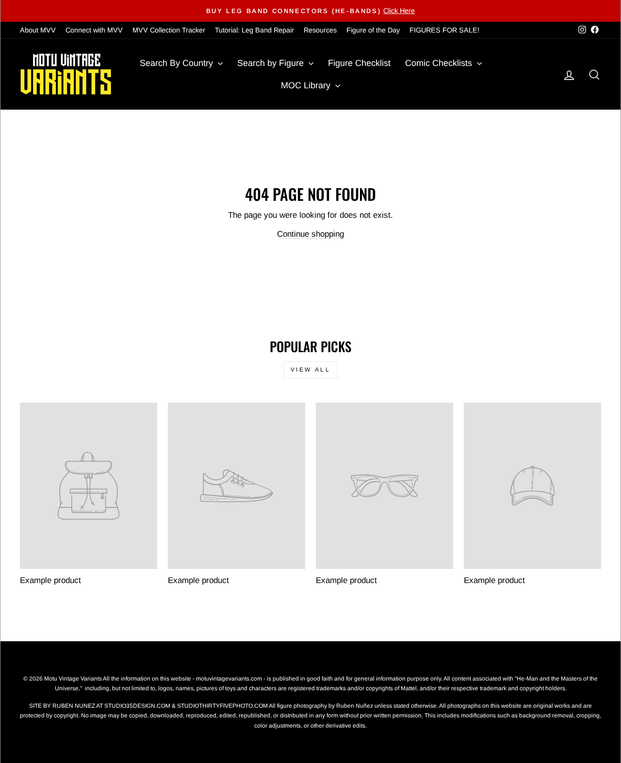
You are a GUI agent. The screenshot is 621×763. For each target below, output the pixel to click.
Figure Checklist (359, 63)
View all (311, 369)
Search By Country (177, 63)
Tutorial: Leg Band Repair (254, 30)
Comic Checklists (439, 63)
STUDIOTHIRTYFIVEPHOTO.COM (222, 705)
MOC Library (307, 85)
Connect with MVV (94, 30)
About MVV (38, 30)
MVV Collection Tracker (168, 30)
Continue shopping (310, 234)
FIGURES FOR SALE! (444, 30)
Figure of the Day (373, 30)
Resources (320, 30)
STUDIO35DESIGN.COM (137, 705)
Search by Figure (271, 63)
